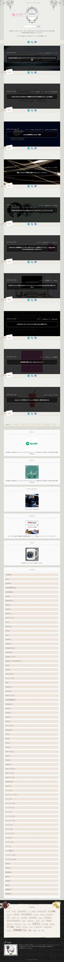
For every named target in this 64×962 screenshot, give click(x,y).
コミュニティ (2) (9, 807)
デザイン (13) (8, 829)
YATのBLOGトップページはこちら (25, 948)
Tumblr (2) (8, 760)
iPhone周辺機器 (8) (10, 699)
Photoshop (49, 914)
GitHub (55, 205)
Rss (39, 2)
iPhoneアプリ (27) (10, 695)
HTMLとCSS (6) (9, 674)
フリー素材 (10, 927)
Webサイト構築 (24, 917)
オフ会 (43, 920)
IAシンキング (9, 914)
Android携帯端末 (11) (10, 587)
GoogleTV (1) (8, 652)
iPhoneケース (36, 914)
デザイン (36, 924)
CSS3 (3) (7, 609)
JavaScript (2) (8, 704)
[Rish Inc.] (32, 443)
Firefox (55, 167)
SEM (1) (7, 743)
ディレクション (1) (10, 820)
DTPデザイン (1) (9, 618)
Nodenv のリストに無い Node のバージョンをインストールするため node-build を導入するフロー (32, 286)
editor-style (54, 319)
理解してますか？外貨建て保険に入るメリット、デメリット (32, 172)
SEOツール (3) (9, 751)
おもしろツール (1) (10, 803)
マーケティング (38, 927)
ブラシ (31, 927)
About (28, 2)
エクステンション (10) (11, 794)
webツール (32, 917)
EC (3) (7, 622)
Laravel (36, 129)
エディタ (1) (8, 799)
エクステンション (30, 920)
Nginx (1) (7, 721)
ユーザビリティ (48, 927)
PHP (40, 129)
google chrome (42, 911)
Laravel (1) (8, 712)
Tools (48, 167)
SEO (8, 917)
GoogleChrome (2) (10, 648)
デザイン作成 (45, 924)
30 (46, 424)
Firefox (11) (8, 626)
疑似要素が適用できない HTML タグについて (32, 362)
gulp (50, 395)
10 (39, 424)
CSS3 (46, 53)
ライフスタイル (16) (10, 859)
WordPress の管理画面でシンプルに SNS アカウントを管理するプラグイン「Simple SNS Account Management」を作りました (32, 248)
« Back (15, 424)
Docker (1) (8, 613)
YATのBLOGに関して (43, 946)
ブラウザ (18, 927)
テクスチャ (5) (9, 824)
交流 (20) (7, 863)
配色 (43, 930)
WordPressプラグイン (13, 920)
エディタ (37, 920)
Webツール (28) (9, 773)
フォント (52, 924)
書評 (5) (7, 876)
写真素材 (34, 930)
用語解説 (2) (8, 889)
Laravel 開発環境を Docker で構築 (32, 134)
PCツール (42, 914)
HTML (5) (7, 669)
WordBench (40, 917)
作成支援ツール (20, 930)
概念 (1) (7, 885)
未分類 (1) (7, 881)
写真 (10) (7, 868)
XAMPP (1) (8, 786)
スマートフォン (18, 924)
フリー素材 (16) (9, 850)
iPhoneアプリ (26, 914)
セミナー (24, 924)
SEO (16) (7, 747)
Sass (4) (7, 738)
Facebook (35, 2)
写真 (30, 930)
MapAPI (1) (8, 717)
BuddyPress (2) (9, 600)
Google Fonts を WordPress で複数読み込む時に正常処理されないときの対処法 (32, 96)
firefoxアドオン (22, 911)
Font (28, 911)
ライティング (9, 930)
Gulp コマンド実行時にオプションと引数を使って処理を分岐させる (32, 400)
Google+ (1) (8, 643)
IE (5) (6, 682)
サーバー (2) (8, 812)
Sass (45, 167)
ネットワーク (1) (9, 833)
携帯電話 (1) (8, 872)
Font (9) (7, 630)
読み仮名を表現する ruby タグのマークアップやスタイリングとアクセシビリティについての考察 (32, 58)
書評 (39, 930)
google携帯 (51, 911)
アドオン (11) (8, 790)
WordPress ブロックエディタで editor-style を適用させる (32, 324)
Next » (54, 424)
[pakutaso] (32, 527)
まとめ (23, 920)
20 (43, 424)
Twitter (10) (8, 764)
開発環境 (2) (8, 893)
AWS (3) (7, 596)
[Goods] (32, 554)
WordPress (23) (9, 781)
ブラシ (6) (7, 846)
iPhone (16, 914)
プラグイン (54, 242)
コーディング (9, 924)
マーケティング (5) (10, 855)
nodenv (55, 280)
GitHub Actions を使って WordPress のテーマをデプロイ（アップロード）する (32, 210)
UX (18, 917)
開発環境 (55, 129)
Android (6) (8, 583)
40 (49, 424)
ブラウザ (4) (8, 837)
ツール (29, 924)
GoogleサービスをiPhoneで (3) (13, 661)
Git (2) (7, 635)
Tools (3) (7, 755)
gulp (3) (7, 665)
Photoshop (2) (8, 730)
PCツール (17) (9, 725)
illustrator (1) (8, 687)
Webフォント (48, 91)
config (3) (7, 605)
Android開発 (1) (9, 592)
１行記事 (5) (8, 574)
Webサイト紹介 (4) (10, 768)
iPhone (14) (8, 691)
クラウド (48, 920)
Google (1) (8, 639)
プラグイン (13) (9, 842)
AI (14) (7, 579)
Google (33, 911)
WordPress (38, 91)
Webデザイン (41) (10, 777)
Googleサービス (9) (10, 656)
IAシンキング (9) (9, 678)
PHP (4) (7, 734)
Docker (32, 129)
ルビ (56, 53)
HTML (49, 53)
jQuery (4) (7, 708)
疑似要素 (55, 357)
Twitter (13, 917)
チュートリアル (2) (10, 816)
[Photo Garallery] (32, 500)
